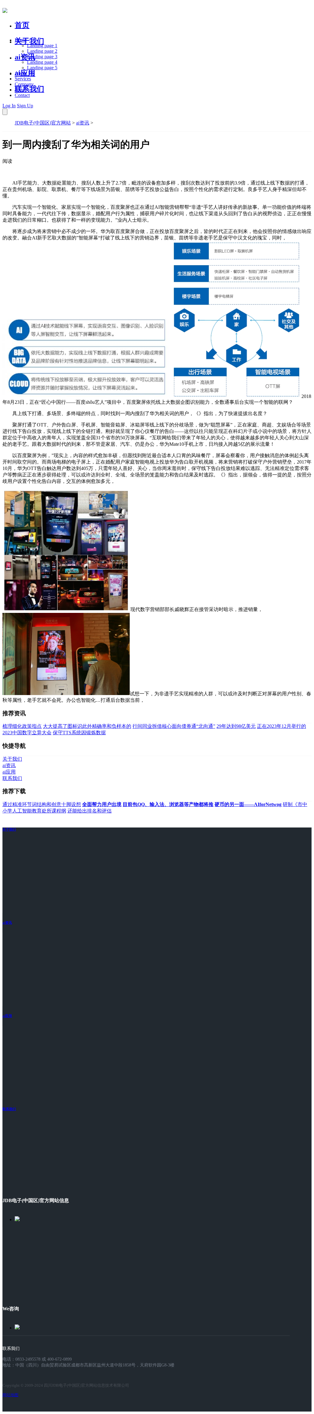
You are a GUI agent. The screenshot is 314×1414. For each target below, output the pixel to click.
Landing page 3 (42, 56)
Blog (19, 89)
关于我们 (29, 41)
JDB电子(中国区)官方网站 (43, 122)
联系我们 (29, 89)
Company (24, 84)
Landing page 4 (42, 62)
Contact (22, 95)
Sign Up (25, 105)
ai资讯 (25, 57)
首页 (22, 25)
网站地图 (10, 1395)
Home (21, 40)
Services (23, 78)
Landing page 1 (42, 45)
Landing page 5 (42, 67)
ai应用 (7, 1016)
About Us (24, 73)
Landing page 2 (42, 51)
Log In (9, 105)
